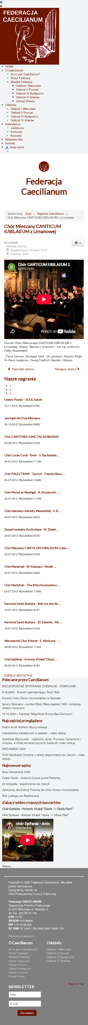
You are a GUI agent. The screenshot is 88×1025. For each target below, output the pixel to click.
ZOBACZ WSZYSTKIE (18, 675)
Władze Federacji (21, 82)
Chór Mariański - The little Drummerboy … (32, 585)
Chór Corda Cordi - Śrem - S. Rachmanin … (31, 455)
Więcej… (7, 866)
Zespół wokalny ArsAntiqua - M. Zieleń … (31, 529)
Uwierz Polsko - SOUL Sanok (23, 399)
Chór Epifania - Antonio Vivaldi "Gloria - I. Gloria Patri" (37, 808)
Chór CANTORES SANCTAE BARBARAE (31, 436)
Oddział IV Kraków (27, 97)
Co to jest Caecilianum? (25, 74)
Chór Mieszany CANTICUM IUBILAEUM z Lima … (36, 548)
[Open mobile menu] (1, 2)
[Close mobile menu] (1, 6)
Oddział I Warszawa (28, 86)
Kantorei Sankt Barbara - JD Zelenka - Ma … (33, 622)
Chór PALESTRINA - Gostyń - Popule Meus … (34, 474)
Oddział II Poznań (27, 89)
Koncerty (16, 135)
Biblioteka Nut (14, 139)
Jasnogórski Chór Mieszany (22, 418)
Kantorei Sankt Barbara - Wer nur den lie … (32, 603)
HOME (9, 66)
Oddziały (10, 105)
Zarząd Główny (25, 101)
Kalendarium (13, 124)
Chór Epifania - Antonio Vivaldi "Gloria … (30, 659)
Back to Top (76, 984)
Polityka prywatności (21, 936)
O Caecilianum (14, 70)
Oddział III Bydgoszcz (30, 93)
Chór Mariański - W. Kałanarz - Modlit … (30, 566)
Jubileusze (17, 128)
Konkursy (16, 132)
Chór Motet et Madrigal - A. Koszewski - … (32, 492)
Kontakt (10, 143)
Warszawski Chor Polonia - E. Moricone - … (32, 640)
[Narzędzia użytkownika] (78, 243)
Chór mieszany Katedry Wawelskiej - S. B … (32, 511)
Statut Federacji (20, 78)
